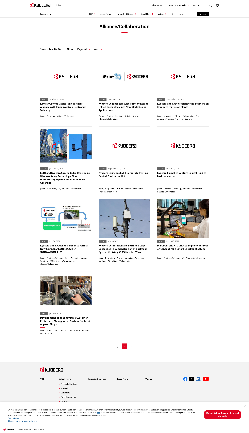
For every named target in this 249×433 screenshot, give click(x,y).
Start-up (188, 119)
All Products (157, 5)
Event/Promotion (68, 397)
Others (64, 401)
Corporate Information (177, 5)
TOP (91, 14)
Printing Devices (132, 116)
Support (196, 5)
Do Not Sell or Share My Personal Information (222, 414)
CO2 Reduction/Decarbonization (63, 261)
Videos (161, 14)
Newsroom (47, 14)
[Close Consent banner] (245, 406)
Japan (42, 116)
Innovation (168, 116)
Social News (146, 14)
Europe (102, 116)
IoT (66, 330)
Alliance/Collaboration (66, 116)
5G (59, 188)
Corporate (51, 116)
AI (183, 258)
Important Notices (126, 14)
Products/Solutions (115, 116)
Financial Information (108, 191)
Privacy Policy (13, 418)
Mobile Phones (46, 333)
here (98, 413)
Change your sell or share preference (22, 421)
